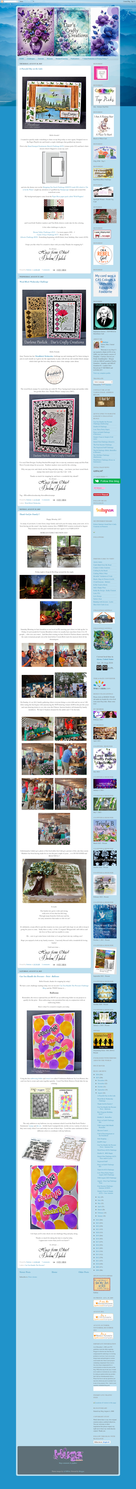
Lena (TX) (96, 593)
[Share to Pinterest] (65, 270)
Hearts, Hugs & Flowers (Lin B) (103, 579)
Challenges (31, 59)
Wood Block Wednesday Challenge (34, 281)
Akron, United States (104, 658)
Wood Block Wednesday (33, 503)
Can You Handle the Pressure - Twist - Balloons (39, 976)
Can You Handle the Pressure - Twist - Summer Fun (106, 1146)
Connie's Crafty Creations (101, 568)
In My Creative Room (100, 585)
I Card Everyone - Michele (101, 582)
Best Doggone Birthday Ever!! (105, 1113)
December (101, 1080)
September (101, 1090)
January (100, 1216)
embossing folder (36, 1078)
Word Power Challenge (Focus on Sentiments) (104, 461)
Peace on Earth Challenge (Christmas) (101, 433)
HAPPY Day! (101, 1142)
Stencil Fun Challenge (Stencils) (103, 442)
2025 (97, 1077)
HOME (21, 59)
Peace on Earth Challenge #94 (105, 1121)
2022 (97, 1226)
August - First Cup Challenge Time (106, 1182)
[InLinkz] (94, 532)
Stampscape (64, 189)
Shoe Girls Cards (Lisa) (101, 604)
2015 (97, 1248)
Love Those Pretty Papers (101, 429)
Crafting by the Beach (100, 570)
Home (54, 1271)
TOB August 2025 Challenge (106, 1178)
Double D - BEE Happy (105, 1153)
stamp (31, 1126)
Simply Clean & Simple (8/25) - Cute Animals (105, 1192)
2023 (97, 1223)
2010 (97, 1264)
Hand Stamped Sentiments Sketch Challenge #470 (46, 146)
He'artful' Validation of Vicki (102, 576)
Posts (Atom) (32, 1277)
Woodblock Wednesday (44, 356)
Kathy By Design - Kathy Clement (104, 590)
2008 (97, 1270)
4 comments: (46, 500)
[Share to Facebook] (63, 270)
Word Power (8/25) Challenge (106, 1150)
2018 (97, 1239)
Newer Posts (25, 1271)
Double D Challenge (100, 426)
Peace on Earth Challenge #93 (105, 1165)
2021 (97, 1229)
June (99, 1200)
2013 (97, 1254)
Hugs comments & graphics (68, 1463)
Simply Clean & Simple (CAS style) (103, 438)
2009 (97, 1267)
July (99, 1197)
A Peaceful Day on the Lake (31, 68)
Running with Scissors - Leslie (103, 602)
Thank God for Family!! (30, 514)
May (99, 1203)
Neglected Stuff (102, 1161)
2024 (97, 1220)
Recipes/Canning (62, 59)
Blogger (81, 1471)
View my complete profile (101, 373)
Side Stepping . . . (103, 1139)
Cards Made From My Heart (102, 565)
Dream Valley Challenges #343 (44, 232)
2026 (97, 1074)
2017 (97, 1242)
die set (39, 1126)
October (100, 1087)
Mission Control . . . (103, 1130)
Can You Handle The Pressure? (35, 1265)
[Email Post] (53, 270)
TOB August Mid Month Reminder (105, 1126)
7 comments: (46, 270)
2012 (97, 1257)
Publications (75, 59)
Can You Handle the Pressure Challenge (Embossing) (102, 423)
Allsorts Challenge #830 (29, 237)
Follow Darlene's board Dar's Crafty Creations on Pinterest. (104, 525)
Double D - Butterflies (104, 1117)
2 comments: (46, 964)
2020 (97, 1232)
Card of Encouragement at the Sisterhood (105, 1135)
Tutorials (41, 59)
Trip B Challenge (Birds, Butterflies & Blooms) (104, 451)
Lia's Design (97, 596)
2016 (97, 1245)
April (100, 1206)
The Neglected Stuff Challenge (103, 447)
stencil (48, 1078)
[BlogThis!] (60, 270)
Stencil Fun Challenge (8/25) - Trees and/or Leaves (106, 1157)
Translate (108, 385)
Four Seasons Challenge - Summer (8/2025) (105, 1187)
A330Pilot (67, 1471)
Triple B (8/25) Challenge (105, 1170)
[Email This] (58, 270)
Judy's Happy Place (99, 587)
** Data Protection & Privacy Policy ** (95, 59)
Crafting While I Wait (100, 573)
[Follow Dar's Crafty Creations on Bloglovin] (99, 489)
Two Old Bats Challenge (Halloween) (101, 456)
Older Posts (84, 1271)
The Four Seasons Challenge (102, 445)
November (101, 1083)
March (100, 1209)
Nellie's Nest (97, 599)
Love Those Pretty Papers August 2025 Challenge (105, 1174)
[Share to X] (61, 270)
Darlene (105, 342)
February (101, 1213)
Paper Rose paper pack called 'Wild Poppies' (68, 196)
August (100, 1093)
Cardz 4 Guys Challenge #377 (47, 234)
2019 (97, 1235)
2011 (97, 1261)
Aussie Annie (97, 562)
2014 (97, 1251)
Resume (50, 59)
